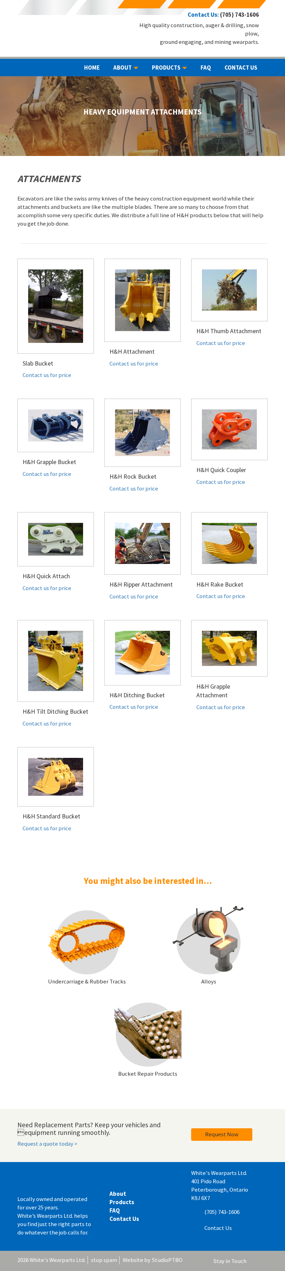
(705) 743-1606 (239, 14)
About (117, 1194)
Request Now (221, 1134)
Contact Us (124, 1219)
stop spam (104, 1260)
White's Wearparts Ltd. (62, 20)
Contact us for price (47, 375)
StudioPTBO (167, 1260)
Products (121, 1202)
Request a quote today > (47, 1143)
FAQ (114, 1210)
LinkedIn (254, 1262)
